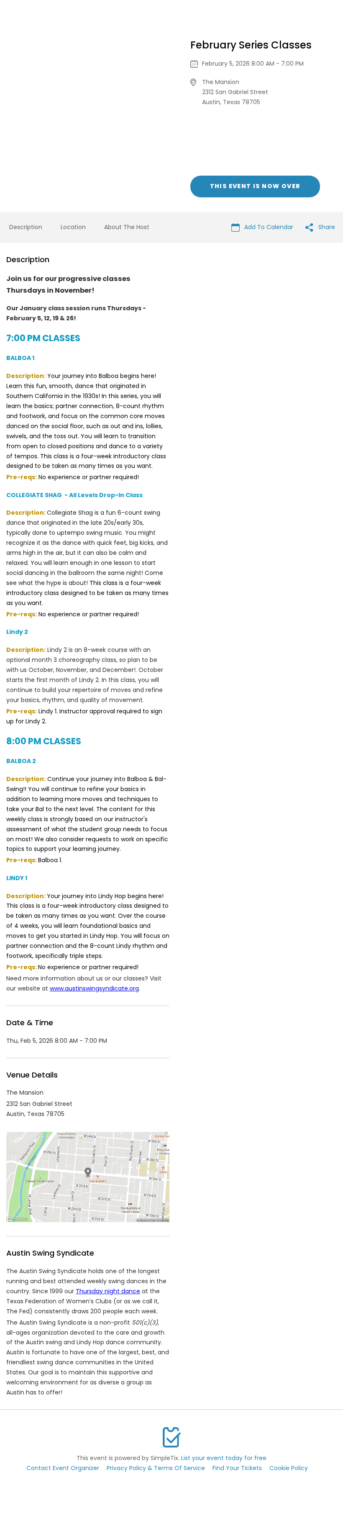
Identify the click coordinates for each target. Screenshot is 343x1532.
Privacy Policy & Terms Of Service (156, 1468)
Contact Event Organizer (62, 1468)
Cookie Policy (288, 1468)
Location (73, 227)
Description (25, 227)
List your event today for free (223, 1458)
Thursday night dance (108, 1291)
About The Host (126, 227)
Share (326, 227)
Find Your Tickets (237, 1468)
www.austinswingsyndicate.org (94, 988)
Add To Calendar (268, 227)
